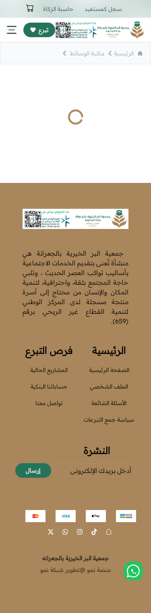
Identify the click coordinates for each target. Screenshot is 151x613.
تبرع (44, 30)
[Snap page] (108, 532)
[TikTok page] (94, 532)
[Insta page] (80, 532)
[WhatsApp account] (65, 532)
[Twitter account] (51, 532)
